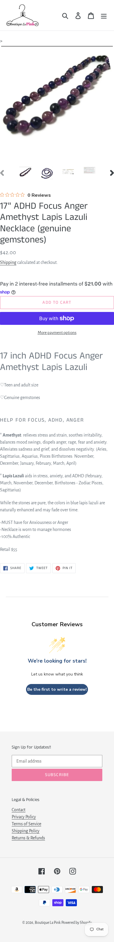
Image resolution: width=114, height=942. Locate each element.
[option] (25, 172)
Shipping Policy (25, 831)
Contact (18, 809)
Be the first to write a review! (57, 689)
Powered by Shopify (76, 923)
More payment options (57, 332)
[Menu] (103, 15)
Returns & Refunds (28, 838)
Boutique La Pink (48, 923)
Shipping (8, 262)
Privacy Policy (24, 816)
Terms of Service (26, 824)
